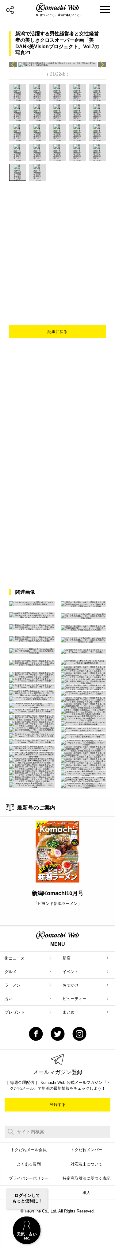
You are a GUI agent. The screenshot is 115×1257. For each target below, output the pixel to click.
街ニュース (15, 958)
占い (9, 998)
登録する (58, 1104)
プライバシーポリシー (29, 1178)
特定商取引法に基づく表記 (86, 1178)
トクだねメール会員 (29, 1149)
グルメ (11, 971)
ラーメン (13, 985)
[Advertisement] (57, 241)
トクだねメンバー (86, 1149)
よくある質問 (29, 1164)
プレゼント (15, 1012)
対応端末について (86, 1164)
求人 (86, 1192)
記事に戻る (57, 331)
